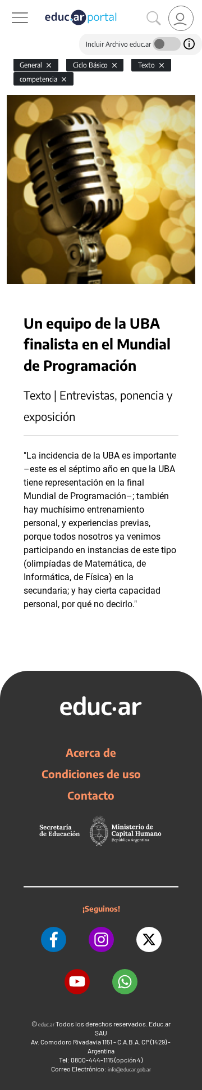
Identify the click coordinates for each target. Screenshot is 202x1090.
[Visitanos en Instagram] (101, 939)
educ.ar (46, 1024)
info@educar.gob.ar (129, 1069)
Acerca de (91, 752)
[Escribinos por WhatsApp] (125, 981)
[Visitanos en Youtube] (77, 981)
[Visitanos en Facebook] (54, 939)
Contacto (90, 795)
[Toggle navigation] (10, 6)
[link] (181, 18)
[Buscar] (153, 18)
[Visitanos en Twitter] (149, 939)
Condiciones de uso (91, 774)
